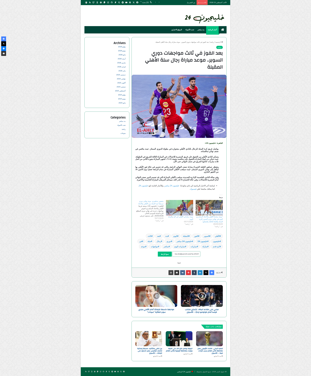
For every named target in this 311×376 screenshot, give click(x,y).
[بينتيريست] (188, 272)
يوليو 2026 (122, 47)
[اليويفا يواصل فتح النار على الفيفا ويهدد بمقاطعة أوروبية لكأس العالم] (179, 338)
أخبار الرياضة (212, 30)
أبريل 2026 (122, 59)
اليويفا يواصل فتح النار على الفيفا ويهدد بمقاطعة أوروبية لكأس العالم (179, 349)
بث (166, 236)
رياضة (212, 42)
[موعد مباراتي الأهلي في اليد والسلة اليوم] (179, 208)
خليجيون (216, 241)
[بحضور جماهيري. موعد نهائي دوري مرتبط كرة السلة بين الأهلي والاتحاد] (148, 211)
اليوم (175, 236)
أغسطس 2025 (120, 91)
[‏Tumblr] (194, 272)
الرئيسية (218, 42)
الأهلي (217, 236)
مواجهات (154, 246)
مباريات (194, 246)
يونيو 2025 (122, 99)
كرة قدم (216, 246)
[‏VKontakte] (182, 272)
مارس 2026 (121, 63)
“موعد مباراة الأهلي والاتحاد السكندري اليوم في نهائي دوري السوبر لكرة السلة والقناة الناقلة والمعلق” (209, 219)
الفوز (196, 236)
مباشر (166, 246)
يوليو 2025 (122, 95)
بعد (158, 236)
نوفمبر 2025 (121, 79)
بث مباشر (201, 30)
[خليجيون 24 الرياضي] (205, 18)
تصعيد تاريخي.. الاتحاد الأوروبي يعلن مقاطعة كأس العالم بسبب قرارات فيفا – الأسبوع (210, 351)
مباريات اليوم (179, 246)
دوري (169, 241)
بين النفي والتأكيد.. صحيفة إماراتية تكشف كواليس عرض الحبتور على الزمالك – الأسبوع (166, 2)
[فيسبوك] (211, 272)
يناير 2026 (122, 71)
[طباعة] (170, 272)
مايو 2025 (122, 103)
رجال (159, 241)
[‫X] (205, 272)
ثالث (149, 236)
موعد (143, 246)
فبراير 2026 (121, 67)
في (140, 241)
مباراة (205, 246)
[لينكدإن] (200, 272)
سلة (149, 241)
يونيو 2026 (122, 51)
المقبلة (185, 236)
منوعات (123, 133)
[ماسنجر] (3, 48)
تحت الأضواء (189, 30)
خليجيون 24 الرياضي (184, 372)
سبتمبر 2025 (121, 87)
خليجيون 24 (143, 186)
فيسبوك (193, 189)
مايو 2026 (122, 55)
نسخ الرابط (165, 254)
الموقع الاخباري (176, 30)
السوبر (206, 236)
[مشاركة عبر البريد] (176, 272)
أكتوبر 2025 (121, 83)
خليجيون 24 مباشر (171, 186)
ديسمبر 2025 (121, 75)
